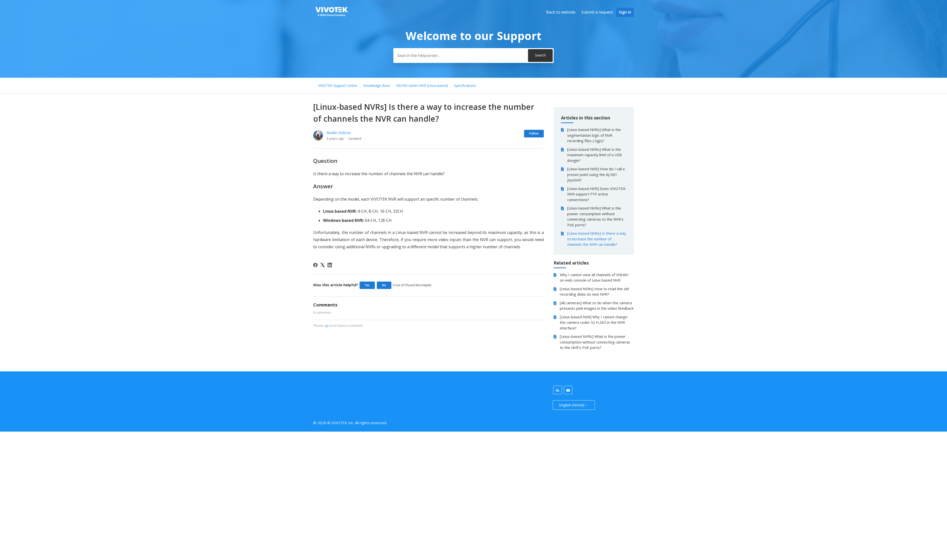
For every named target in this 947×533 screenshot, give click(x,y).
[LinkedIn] (330, 265)
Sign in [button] (625, 12)
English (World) (572, 404)
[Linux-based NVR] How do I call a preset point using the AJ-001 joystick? (596, 174)
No (384, 285)
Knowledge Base (376, 85)
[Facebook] (315, 265)
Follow (534, 133)
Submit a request (597, 12)
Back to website (560, 12)
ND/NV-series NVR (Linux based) (422, 85)
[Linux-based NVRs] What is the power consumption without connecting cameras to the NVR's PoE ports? (595, 216)
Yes (367, 285)
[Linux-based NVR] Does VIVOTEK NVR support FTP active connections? (596, 194)
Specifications (465, 85)
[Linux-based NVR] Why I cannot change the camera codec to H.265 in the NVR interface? (593, 322)
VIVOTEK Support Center (337, 85)
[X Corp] (322, 265)
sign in (328, 325)
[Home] (331, 17)
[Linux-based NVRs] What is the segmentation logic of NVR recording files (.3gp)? (594, 135)
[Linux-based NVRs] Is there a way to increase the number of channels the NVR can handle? (596, 239)
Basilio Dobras (339, 132)
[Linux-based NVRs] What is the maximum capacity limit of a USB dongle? (594, 155)
